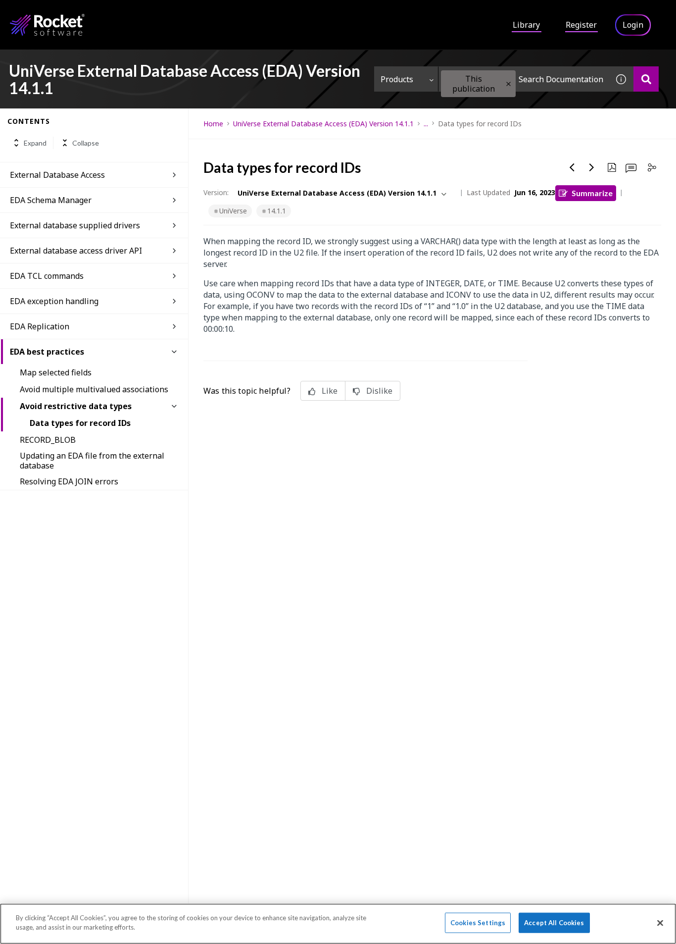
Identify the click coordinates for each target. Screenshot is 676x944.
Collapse (85, 143)
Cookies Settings (477, 923)
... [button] (426, 123)
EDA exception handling (54, 301)
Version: (216, 192)
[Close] (660, 923)
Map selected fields (56, 372)
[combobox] (523, 79)
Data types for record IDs (80, 423)
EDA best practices (47, 351)
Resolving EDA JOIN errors (69, 481)
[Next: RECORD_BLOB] (592, 167)
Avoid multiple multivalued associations (94, 389)
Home (213, 123)
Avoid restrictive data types (76, 406)
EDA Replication (39, 326)
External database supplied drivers (75, 225)
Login (633, 24)
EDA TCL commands (47, 275)
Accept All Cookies (554, 923)
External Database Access (57, 174)
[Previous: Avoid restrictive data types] (572, 167)
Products (397, 79)
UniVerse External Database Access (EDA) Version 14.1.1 (323, 123)
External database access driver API (76, 250)
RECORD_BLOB (48, 439)
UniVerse (233, 210)
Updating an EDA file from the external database (92, 461)
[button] (508, 84)
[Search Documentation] (646, 79)
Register (581, 24)
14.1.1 (276, 210)
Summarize (592, 193)
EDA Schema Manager (51, 200)
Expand (35, 143)
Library (526, 24)
